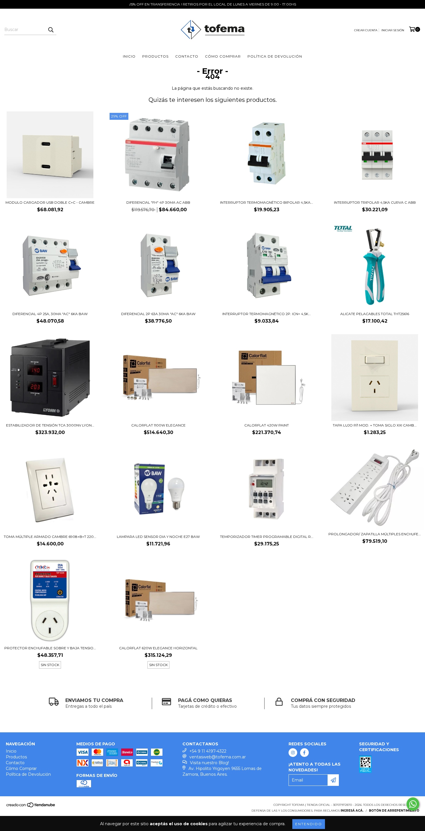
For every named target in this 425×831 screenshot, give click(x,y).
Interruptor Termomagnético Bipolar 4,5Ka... (266, 202)
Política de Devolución (274, 56)
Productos (155, 56)
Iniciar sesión (392, 30)
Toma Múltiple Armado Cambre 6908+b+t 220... (50, 536)
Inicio (129, 56)
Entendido (308, 824)
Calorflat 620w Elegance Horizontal (158, 648)
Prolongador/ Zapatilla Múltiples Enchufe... (374, 534)
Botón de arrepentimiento (394, 810)
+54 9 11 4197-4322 (207, 751)
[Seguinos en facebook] (304, 752)
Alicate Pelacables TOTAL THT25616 (374, 314)
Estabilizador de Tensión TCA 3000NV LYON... (50, 425)
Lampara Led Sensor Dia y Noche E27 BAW (158, 536)
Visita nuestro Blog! (209, 762)
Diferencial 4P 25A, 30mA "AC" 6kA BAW (50, 314)
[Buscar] (50, 30)
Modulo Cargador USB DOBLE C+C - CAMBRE (50, 202)
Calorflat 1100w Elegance (158, 425)
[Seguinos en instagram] (293, 752)
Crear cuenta (365, 30)
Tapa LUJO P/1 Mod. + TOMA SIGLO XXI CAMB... (375, 425)
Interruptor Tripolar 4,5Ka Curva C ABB (375, 202)
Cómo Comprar (223, 56)
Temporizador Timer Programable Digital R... (266, 536)
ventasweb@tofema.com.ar (217, 757)
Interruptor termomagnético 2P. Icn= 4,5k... (266, 314)
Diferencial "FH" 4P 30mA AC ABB (158, 202)
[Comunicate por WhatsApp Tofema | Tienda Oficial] (412, 804)
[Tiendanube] (31, 807)
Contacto (186, 56)
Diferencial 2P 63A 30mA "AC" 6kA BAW (158, 314)
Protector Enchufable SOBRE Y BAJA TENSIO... (50, 648)
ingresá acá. (352, 810)
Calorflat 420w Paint (266, 425)
